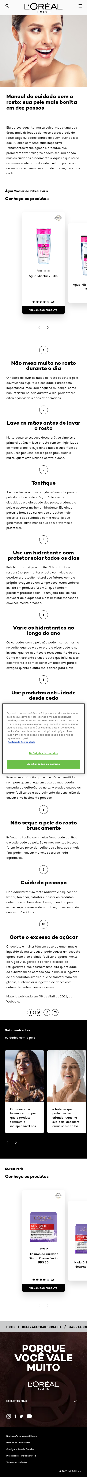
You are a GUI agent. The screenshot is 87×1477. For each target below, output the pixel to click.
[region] (43, 738)
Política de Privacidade (18, 1442)
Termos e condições (16, 1462)
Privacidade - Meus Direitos (21, 1455)
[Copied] (47, 1012)
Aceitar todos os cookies (43, 763)
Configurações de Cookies (20, 1449)
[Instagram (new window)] (8, 1416)
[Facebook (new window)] (15, 1416)
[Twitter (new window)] (21, 1416)
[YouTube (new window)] (29, 1416)
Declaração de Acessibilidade (21, 1436)
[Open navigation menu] (80, 6)
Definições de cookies (43, 753)
